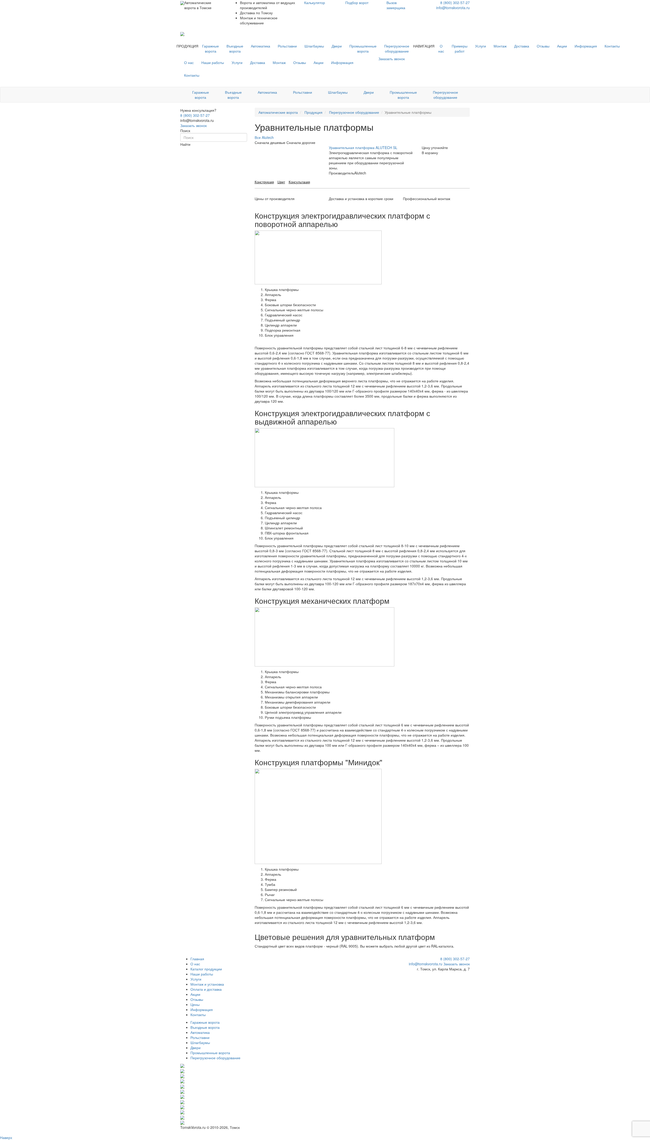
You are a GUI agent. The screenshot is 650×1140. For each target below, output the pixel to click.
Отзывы (543, 45)
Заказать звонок (193, 125)
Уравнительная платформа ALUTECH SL (363, 147)
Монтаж (500, 45)
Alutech (268, 137)
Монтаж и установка (207, 984)
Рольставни (287, 45)
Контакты (612, 45)
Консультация (299, 182)
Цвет (281, 182)
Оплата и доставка (206, 989)
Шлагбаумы (314, 45)
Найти (185, 144)
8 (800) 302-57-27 (455, 2)
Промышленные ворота (363, 48)
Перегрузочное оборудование (396, 48)
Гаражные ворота (210, 48)
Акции (562, 45)
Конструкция (264, 182)
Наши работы (212, 62)
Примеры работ (459, 48)
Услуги (480, 45)
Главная (197, 958)
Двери (337, 45)
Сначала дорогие (300, 142)
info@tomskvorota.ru (453, 7)
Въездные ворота (234, 48)
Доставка (521, 45)
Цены (195, 1004)
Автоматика (260, 45)
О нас (441, 48)
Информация (586, 45)
